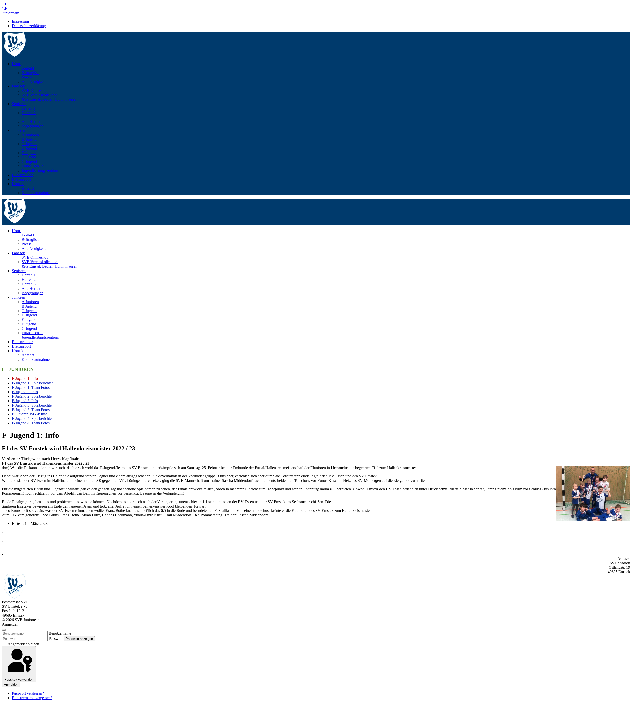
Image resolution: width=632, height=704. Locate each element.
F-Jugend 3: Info (25, 401)
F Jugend (29, 157)
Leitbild (28, 68)
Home (16, 64)
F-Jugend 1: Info (25, 378)
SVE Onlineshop (35, 90)
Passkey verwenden (18, 679)
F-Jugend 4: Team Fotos (31, 423)
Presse (27, 77)
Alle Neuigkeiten (35, 81)
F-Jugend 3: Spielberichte (32, 405)
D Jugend (29, 148)
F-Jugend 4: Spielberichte (32, 418)
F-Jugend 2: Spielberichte (32, 396)
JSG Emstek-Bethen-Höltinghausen (49, 99)
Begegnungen (32, 126)
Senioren (19, 104)
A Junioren (30, 135)
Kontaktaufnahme (36, 193)
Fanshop (18, 86)
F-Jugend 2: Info (25, 392)
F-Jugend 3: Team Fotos (31, 410)
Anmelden (11, 684)
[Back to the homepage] (14, 55)
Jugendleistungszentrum (40, 170)
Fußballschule (32, 166)
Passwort (56, 638)
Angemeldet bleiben (23, 644)
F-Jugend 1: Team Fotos (31, 387)
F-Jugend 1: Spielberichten (33, 383)
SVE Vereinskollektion (40, 95)
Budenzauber (22, 175)
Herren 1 (29, 108)
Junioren (18, 130)
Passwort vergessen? (28, 693)
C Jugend (29, 144)
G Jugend (29, 161)
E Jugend (29, 153)
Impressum (20, 21)
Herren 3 (29, 117)
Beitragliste (30, 73)
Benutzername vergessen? (32, 698)
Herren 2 (29, 113)
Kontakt (18, 184)
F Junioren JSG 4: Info (29, 414)
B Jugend (29, 139)
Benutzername (60, 633)
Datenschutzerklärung (29, 26)
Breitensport (21, 179)
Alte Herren (31, 121)
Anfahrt (28, 188)
